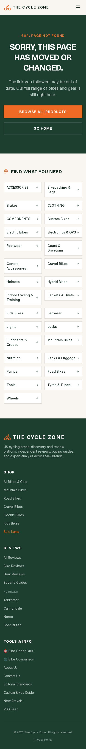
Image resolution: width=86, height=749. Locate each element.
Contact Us (12, 676)
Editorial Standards (18, 684)
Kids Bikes (11, 523)
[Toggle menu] (77, 7)
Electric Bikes (14, 515)
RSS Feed (11, 709)
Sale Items (11, 532)
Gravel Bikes (13, 507)
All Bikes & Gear (16, 482)
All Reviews (12, 557)
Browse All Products (43, 112)
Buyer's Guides (15, 582)
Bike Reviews (14, 566)
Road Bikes (12, 498)
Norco (8, 617)
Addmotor (11, 600)
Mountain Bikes (15, 490)
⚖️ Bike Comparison (19, 659)
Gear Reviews (14, 574)
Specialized (13, 625)
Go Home (43, 128)
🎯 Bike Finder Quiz (18, 651)
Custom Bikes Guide (19, 692)
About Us (10, 667)
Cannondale (13, 608)
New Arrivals (13, 701)
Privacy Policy (43, 739)
